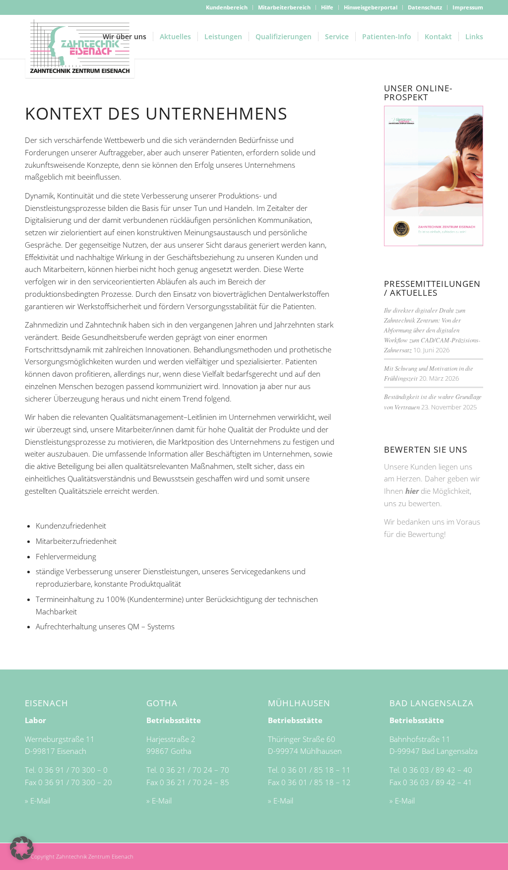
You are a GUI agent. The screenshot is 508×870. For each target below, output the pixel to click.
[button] (22, 848)
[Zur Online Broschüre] (433, 243)
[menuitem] (227, 7)
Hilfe (327, 7)
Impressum (467, 7)
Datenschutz (425, 7)
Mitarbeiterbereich (284, 7)
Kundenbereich (227, 7)
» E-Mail (37, 800)
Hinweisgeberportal (370, 7)
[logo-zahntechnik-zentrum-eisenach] (80, 46)
